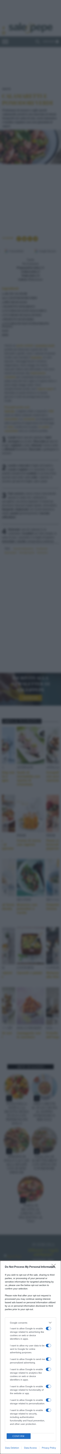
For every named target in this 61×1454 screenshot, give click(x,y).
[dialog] (30, 1357)
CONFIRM (19, 1436)
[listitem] (30, 1322)
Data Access (30, 1447)
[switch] (48, 1328)
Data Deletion (12, 1447)
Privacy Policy (49, 1447)
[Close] (55, 1267)
